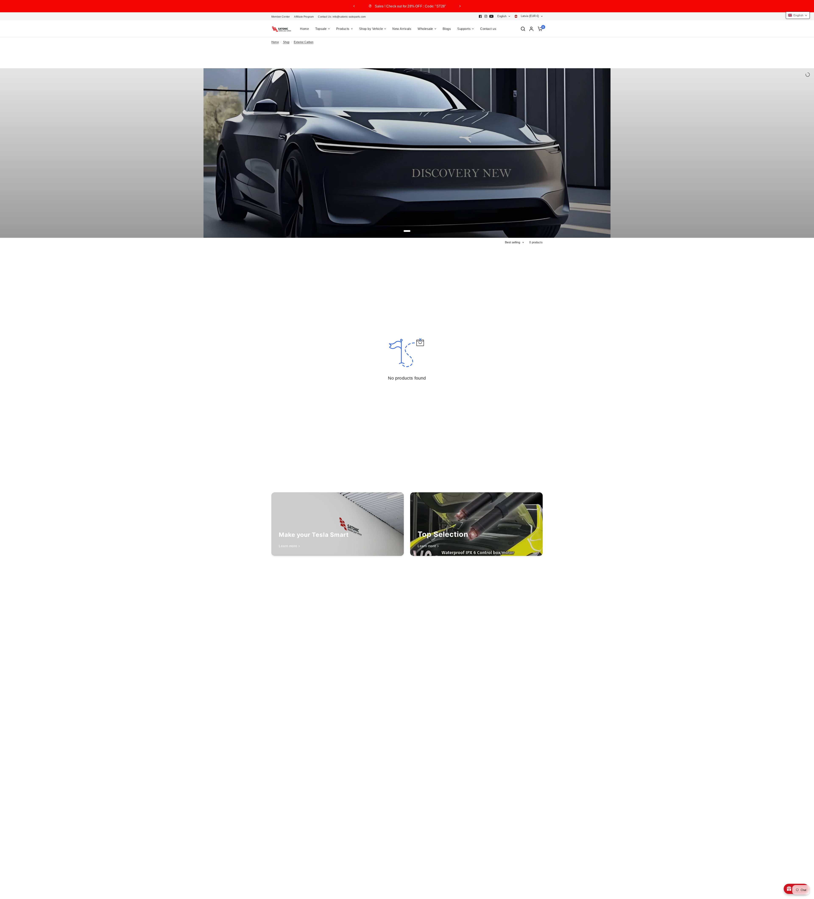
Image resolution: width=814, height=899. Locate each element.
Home (275, 42)
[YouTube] (491, 16)
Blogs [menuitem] (447, 29)
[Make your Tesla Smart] (337, 524)
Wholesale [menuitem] (425, 29)
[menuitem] (281, 17)
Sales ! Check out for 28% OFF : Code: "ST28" (418, 6)
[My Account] (531, 28)
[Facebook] (480, 16)
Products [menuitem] (343, 29)
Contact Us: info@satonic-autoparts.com (342, 16)
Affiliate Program (304, 16)
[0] (539, 28)
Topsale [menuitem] (321, 29)
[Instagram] (486, 16)
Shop (286, 42)
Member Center (280, 16)
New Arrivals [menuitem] (401, 29)
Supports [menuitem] (464, 29)
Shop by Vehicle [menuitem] (371, 29)
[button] (798, 15)
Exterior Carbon (304, 42)
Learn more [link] (288, 546)
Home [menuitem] (304, 29)
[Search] (523, 28)
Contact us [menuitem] (488, 29)
